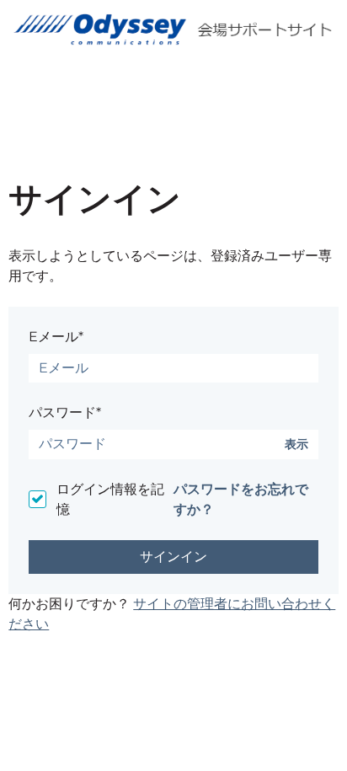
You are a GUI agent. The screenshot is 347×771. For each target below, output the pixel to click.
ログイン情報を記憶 (110, 499)
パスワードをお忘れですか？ (241, 499)
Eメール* (56, 337)
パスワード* (65, 412)
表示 (296, 444)
